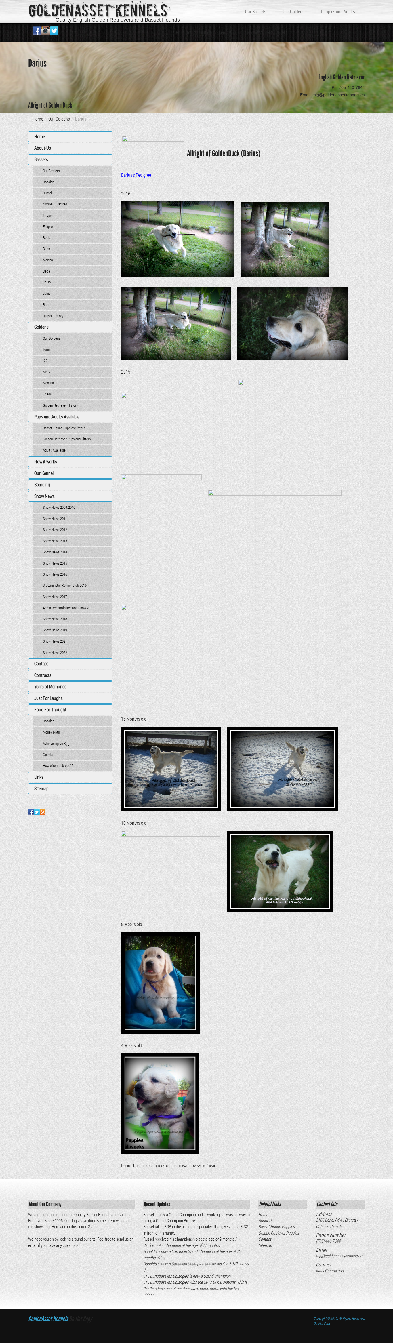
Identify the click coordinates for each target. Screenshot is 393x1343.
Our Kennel (44, 473)
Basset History (53, 315)
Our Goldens (293, 11)
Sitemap (41, 788)
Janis (46, 293)
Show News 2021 (55, 641)
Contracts (42, 675)
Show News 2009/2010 (59, 507)
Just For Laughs (48, 698)
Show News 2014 (55, 552)
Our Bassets (255, 11)
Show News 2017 (55, 596)
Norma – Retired (55, 204)
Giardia (48, 754)
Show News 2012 (55, 529)
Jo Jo (47, 282)
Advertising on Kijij (56, 743)
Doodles (48, 720)
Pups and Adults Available (56, 417)
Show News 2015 (55, 563)
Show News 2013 (55, 540)
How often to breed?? (58, 765)
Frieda (47, 394)
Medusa (48, 382)
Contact (41, 663)
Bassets (41, 159)
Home (38, 119)
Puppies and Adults (338, 11)
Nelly (46, 371)
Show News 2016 (55, 574)
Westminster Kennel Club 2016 (65, 585)
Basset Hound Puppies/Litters (64, 427)
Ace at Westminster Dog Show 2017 (68, 607)
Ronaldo (48, 181)
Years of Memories (50, 686)
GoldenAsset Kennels (98, 10)
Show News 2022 (55, 652)
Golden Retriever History (60, 405)
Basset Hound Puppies (276, 1226)
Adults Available (54, 450)
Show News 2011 (55, 518)
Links (38, 777)
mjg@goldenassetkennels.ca (339, 1255)
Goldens (41, 327)
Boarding (42, 484)
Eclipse (48, 226)
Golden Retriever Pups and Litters (67, 438)
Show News (44, 496)
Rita (46, 304)
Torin (46, 349)
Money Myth (51, 732)
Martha (48, 259)
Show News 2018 (55, 618)
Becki (47, 237)
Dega (46, 271)
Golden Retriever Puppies (278, 1233)
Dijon (46, 248)
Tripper (48, 215)
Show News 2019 (55, 630)
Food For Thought (50, 709)
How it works (45, 461)
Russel (47, 192)
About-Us (42, 148)
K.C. (46, 360)
